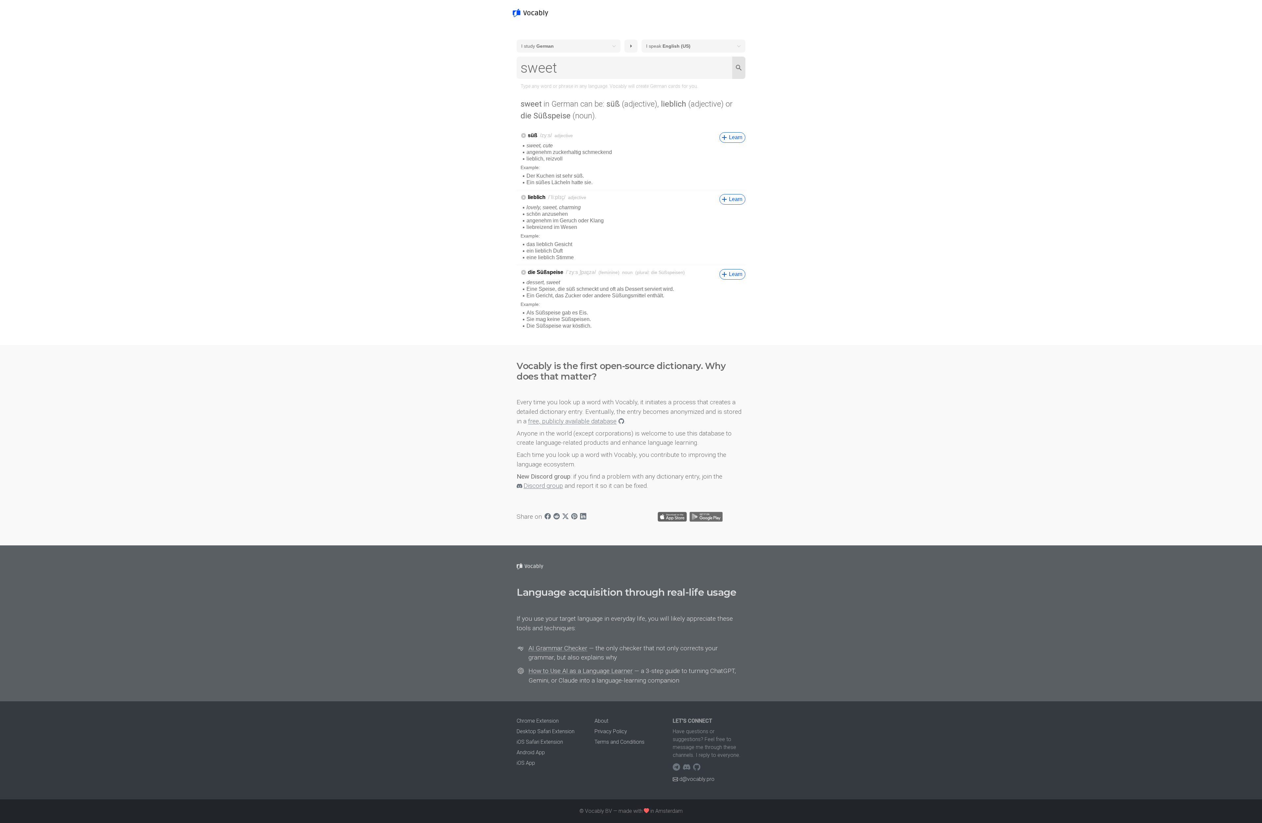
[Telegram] (677, 767)
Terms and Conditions (619, 742)
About (601, 721)
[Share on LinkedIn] (583, 517)
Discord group (543, 485)
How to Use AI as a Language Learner (580, 671)
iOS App (526, 763)
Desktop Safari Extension (545, 731)
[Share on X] (565, 517)
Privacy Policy (611, 731)
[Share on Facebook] (548, 517)
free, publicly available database (572, 421)
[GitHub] (696, 767)
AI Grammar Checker (557, 648)
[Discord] (687, 767)
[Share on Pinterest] (574, 517)
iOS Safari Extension (540, 742)
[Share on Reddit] (556, 517)
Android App (531, 752)
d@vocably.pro (696, 779)
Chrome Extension (538, 721)
